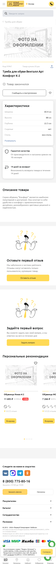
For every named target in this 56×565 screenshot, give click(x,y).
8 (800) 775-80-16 (16, 481)
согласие (10, 555)
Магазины (41, 492)
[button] (4, 4)
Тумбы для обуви (13, 21)
